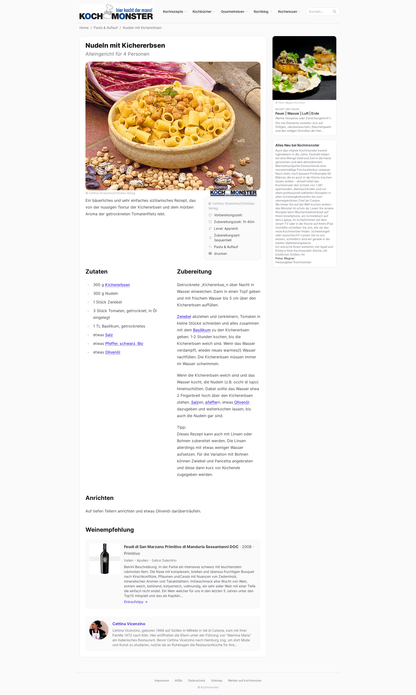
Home (84, 28)
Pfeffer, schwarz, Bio (124, 343)
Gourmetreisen (232, 11)
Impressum (162, 680)
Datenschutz (196, 680)
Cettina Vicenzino (128, 623)
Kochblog (261, 11)
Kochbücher (202, 11)
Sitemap (216, 680)
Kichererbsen (117, 284)
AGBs (178, 680)
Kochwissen (287, 11)
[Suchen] (335, 11)
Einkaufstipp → (136, 602)
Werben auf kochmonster (244, 680)
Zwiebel (184, 316)
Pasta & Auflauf (106, 28)
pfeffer (211, 402)
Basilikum (202, 330)
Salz (109, 334)
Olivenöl (112, 352)
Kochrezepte (173, 11)
